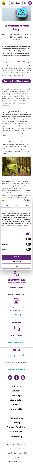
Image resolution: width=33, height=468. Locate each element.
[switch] (28, 239)
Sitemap (16, 423)
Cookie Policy (16, 432)
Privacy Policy (16, 418)
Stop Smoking (16, 400)
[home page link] (3, 3)
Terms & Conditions (16, 427)
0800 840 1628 (16, 280)
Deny (16, 266)
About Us (16, 386)
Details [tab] (16, 205)
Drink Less (16, 405)
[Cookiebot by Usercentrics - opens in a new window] (23, 200)
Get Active (16, 391)
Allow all (16, 256)
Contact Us (16, 409)
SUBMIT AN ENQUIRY (15, 342)
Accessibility (16, 437)
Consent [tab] (5, 205)
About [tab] (27, 205)
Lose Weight (16, 395)
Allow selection (16, 261)
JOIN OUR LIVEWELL (15, 369)
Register (15, 315)
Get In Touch (16, 3)
